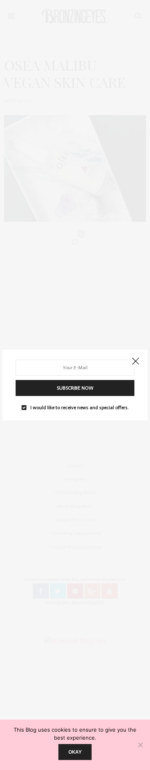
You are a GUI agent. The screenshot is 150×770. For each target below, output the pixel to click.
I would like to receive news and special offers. (79, 407)
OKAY (75, 752)
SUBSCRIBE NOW (75, 388)
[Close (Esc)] (136, 362)
